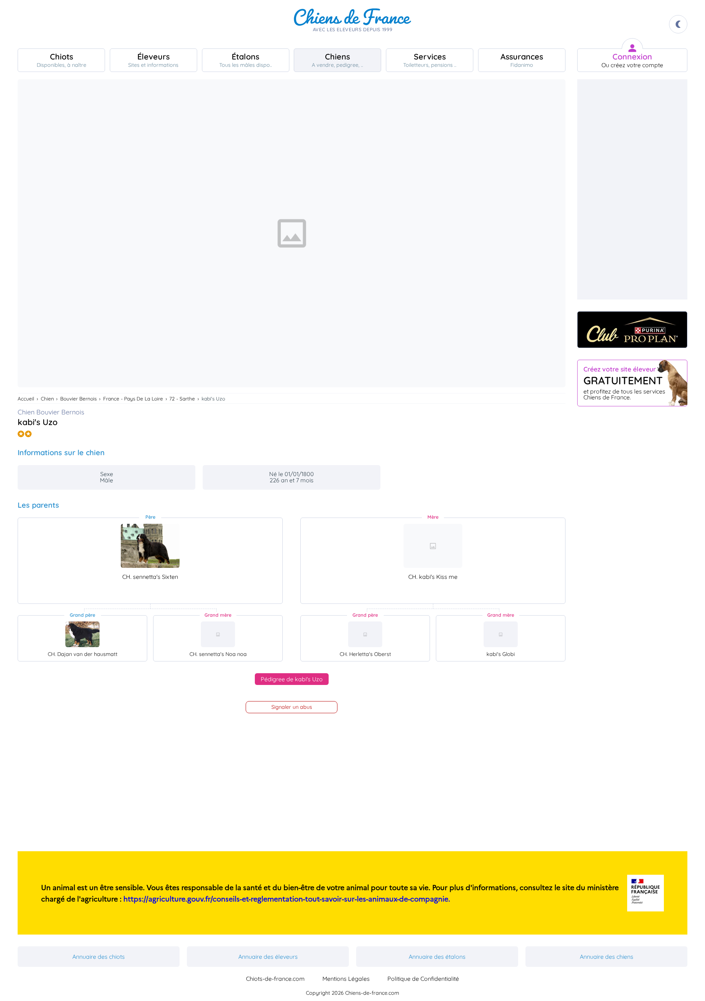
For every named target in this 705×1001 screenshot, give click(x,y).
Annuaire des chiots (98, 956)
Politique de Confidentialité (423, 978)
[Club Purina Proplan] (632, 329)
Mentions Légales (346, 978)
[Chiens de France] (352, 24)
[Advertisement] (632, 189)
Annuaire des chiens (606, 956)
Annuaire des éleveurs (268, 956)
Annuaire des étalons (437, 956)
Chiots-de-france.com (275, 978)
